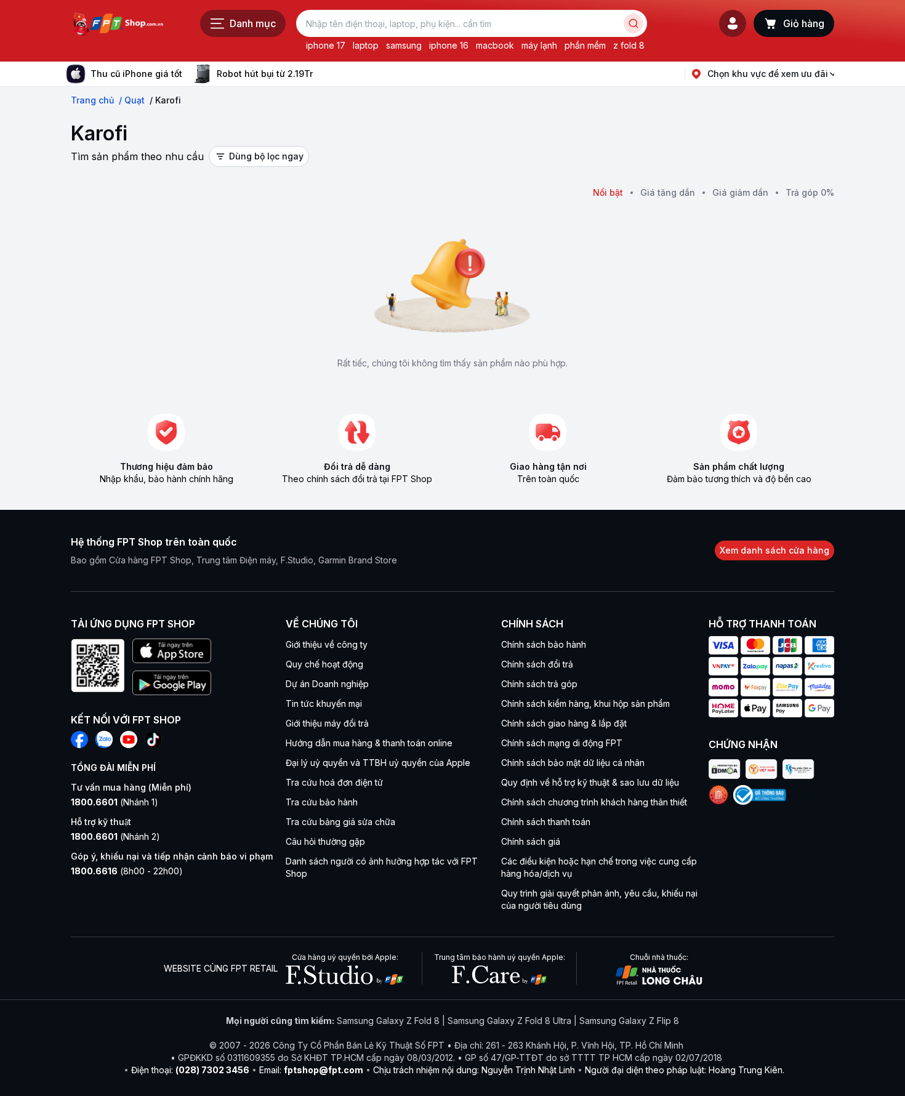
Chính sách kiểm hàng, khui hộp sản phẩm (585, 703)
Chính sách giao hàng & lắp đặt (564, 723)
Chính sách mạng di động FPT (561, 743)
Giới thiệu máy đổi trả (327, 723)
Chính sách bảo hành (543, 644)
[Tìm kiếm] (633, 23)
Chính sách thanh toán (545, 821)
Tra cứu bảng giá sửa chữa (340, 821)
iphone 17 (325, 45)
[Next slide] (322, 74)
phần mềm (585, 45)
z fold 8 (629, 45)
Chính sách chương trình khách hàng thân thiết (594, 802)
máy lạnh (539, 45)
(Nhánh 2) (115, 836)
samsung (404, 45)
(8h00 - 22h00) (127, 871)
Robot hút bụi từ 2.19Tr (265, 73)
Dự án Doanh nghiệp (327, 684)
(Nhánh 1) (114, 802)
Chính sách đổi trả (537, 664)
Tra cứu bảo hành (322, 802)
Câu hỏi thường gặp (325, 841)
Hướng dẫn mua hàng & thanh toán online (369, 743)
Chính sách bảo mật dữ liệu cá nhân (573, 762)
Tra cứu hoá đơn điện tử (334, 782)
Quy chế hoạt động (324, 664)
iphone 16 (449, 45)
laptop (366, 45)
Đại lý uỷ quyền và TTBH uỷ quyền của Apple (378, 762)
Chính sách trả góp (539, 684)
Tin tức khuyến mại (324, 703)
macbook (495, 45)
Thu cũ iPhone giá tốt (136, 73)
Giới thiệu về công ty (327, 644)
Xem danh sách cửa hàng (774, 550)
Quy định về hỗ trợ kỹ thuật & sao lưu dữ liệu (590, 782)
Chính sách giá (530, 841)
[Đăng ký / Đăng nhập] (732, 23)
